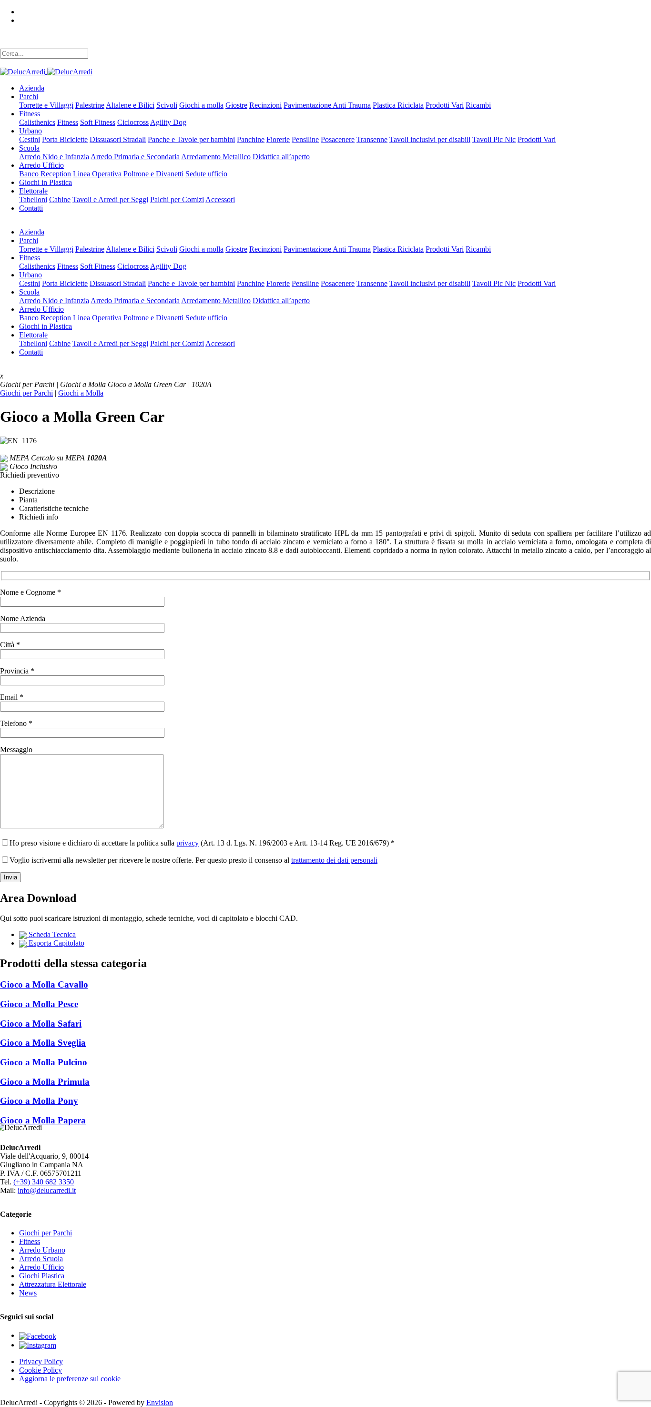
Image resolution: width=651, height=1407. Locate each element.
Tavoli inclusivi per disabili (429, 139)
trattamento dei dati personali (334, 860)
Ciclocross (133, 122)
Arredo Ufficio (41, 165)
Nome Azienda (22, 618)
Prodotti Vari (445, 105)
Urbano (30, 131)
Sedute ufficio (206, 174)
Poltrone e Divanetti (153, 174)
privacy (187, 843)
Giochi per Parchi (26, 393)
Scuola (29, 148)
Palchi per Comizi (177, 199)
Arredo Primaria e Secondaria (135, 157)
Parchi (28, 96)
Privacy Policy (41, 1361)
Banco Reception (45, 174)
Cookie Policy (40, 1370)
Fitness (29, 114)
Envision (159, 1402)
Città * (10, 645)
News (28, 1293)
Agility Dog (168, 122)
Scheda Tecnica (51, 934)
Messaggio (16, 749)
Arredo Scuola (41, 1258)
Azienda (31, 88)
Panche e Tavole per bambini (191, 139)
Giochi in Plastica (45, 182)
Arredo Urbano (42, 1250)
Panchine (250, 139)
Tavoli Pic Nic (494, 139)
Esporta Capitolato (55, 943)
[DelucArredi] (46, 71)
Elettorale (33, 191)
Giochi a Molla (80, 393)
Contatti (31, 208)
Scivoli (166, 105)
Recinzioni (265, 105)
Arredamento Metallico (216, 157)
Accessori (220, 199)
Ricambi (478, 105)
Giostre (236, 105)
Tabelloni (33, 199)
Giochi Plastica (41, 1276)
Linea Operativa (97, 174)
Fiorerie (278, 139)
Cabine (60, 199)
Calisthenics (37, 122)
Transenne (371, 139)
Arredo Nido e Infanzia (54, 157)
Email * (11, 697)
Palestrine (89, 105)
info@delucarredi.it (47, 1190)
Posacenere (338, 139)
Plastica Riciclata (398, 105)
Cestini (29, 139)
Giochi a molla (201, 105)
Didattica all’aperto (281, 157)
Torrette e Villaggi (46, 105)
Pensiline (305, 139)
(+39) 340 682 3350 (43, 1182)
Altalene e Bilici (130, 105)
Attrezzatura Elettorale (52, 1284)
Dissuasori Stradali (118, 139)
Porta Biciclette (65, 139)
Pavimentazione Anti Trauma (327, 105)
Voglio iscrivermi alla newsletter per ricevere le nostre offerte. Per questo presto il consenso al (193, 860)
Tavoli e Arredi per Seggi (110, 199)
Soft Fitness (97, 122)
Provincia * (17, 671)
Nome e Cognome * (30, 592)
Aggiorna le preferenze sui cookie (70, 1379)
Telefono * (16, 723)
